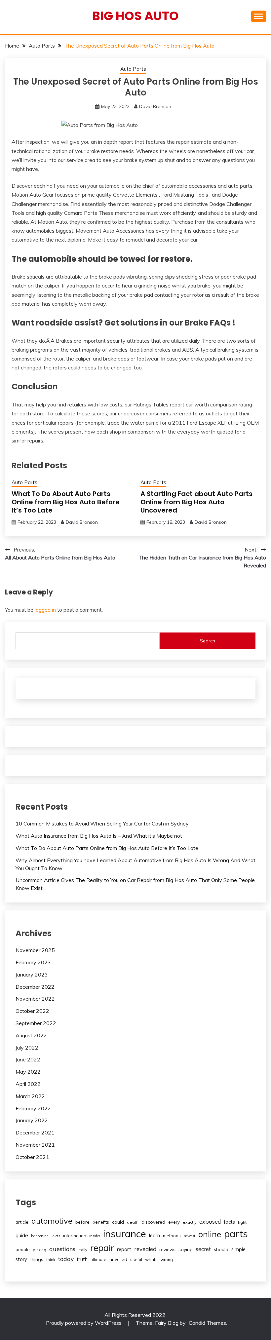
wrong (167, 1259)
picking (39, 1249)
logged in (45, 609)
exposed (210, 1221)
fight (242, 1222)
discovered (153, 1222)
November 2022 (35, 998)
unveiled (118, 1259)
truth (82, 1259)
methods (172, 1235)
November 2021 (35, 1144)
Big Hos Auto (135, 15)
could (118, 1222)
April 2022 (28, 1084)
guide (22, 1235)
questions (62, 1249)
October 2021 (32, 1157)
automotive (51, 1221)
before (82, 1222)
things (36, 1259)
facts (229, 1222)
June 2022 (28, 1059)
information (74, 1235)
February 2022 (33, 1108)
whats (151, 1259)
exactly (189, 1222)
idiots (56, 1236)
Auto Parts (133, 69)
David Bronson (155, 106)
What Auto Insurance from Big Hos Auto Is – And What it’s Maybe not (99, 835)
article (22, 1222)
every (174, 1222)
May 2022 (28, 1071)
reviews (167, 1249)
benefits (101, 1222)
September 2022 (36, 1023)
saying (185, 1249)
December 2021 (35, 1132)
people (23, 1249)
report (124, 1249)
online (209, 1234)
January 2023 (32, 974)
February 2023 (33, 962)
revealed (145, 1248)
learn (154, 1235)
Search (207, 641)
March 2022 (30, 1096)
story (21, 1259)
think (50, 1259)
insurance (124, 1234)
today (66, 1258)
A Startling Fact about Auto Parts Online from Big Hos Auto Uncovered (196, 502)
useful (136, 1259)
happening (40, 1236)
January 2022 (32, 1120)
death (132, 1222)
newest (189, 1236)
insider (94, 1236)
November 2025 (35, 950)
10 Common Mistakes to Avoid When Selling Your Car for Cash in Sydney (102, 823)
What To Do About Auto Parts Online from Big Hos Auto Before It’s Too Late (66, 502)
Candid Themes (207, 1323)
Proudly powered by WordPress (84, 1323)
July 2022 (27, 1047)
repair (102, 1247)
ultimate (98, 1259)
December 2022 (35, 986)
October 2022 (32, 1011)
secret (203, 1248)
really (82, 1249)
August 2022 (31, 1035)
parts (236, 1234)
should (221, 1249)
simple (238, 1249)
